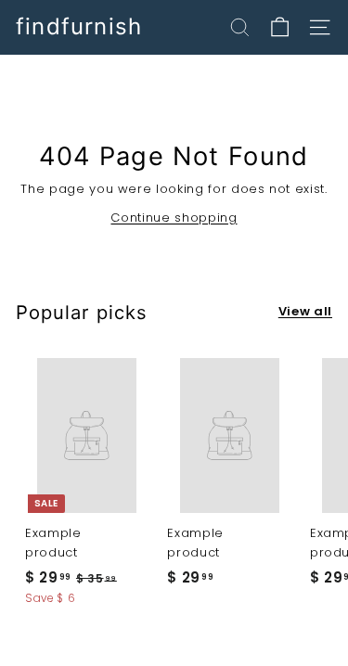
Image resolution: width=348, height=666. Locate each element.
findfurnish (79, 27)
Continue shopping (173, 217)
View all (305, 311)
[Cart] (280, 27)
